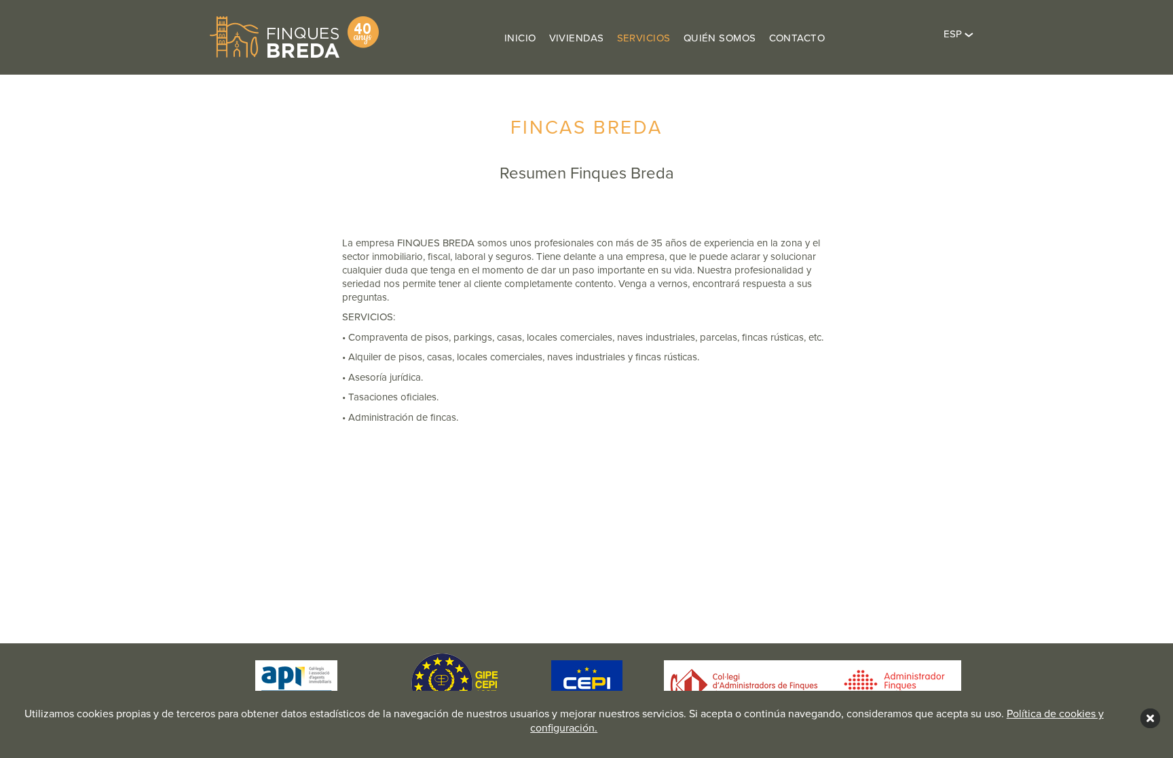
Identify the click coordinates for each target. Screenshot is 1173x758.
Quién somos (720, 38)
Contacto (797, 38)
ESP (954, 34)
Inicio (520, 38)
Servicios (644, 38)
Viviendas (576, 38)
